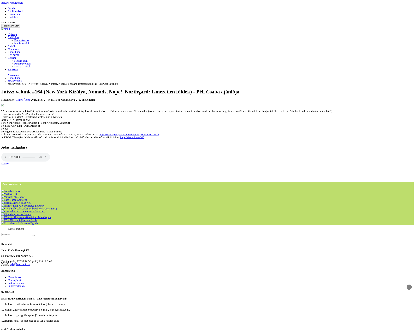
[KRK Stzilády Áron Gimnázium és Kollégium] (26, 217)
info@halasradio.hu (20, 264)
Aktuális (12, 46)
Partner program (16, 283)
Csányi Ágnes (23, 99)
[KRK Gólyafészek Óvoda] (16, 214)
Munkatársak (14, 277)
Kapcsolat (13, 69)
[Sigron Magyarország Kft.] (16, 202)
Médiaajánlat (20, 60)
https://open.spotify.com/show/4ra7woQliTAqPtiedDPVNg (130, 134)
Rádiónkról (13, 37)
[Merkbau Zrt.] (9, 194)
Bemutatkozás (21, 40)
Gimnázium (14, 14)
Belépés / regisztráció (12, 2)
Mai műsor (13, 49)
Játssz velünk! (15, 80)
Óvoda (11, 8)
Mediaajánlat (14, 280)
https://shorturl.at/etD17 (132, 137)
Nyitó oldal (13, 75)
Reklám (12, 57)
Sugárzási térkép (22, 66)
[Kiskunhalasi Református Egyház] (19, 223)
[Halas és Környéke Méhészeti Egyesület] (23, 205)
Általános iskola (16, 11)
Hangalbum (14, 52)
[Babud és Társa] (10, 191)
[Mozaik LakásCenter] (13, 196)
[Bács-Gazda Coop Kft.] (14, 199)
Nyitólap (12, 34)
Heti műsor (13, 54)
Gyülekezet (13, 17)
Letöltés (5, 163)
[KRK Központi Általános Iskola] (19, 220)
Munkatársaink (22, 43)
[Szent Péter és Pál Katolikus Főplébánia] (23, 211)
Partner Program (22, 63)
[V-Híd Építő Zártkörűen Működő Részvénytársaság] (29, 208)
